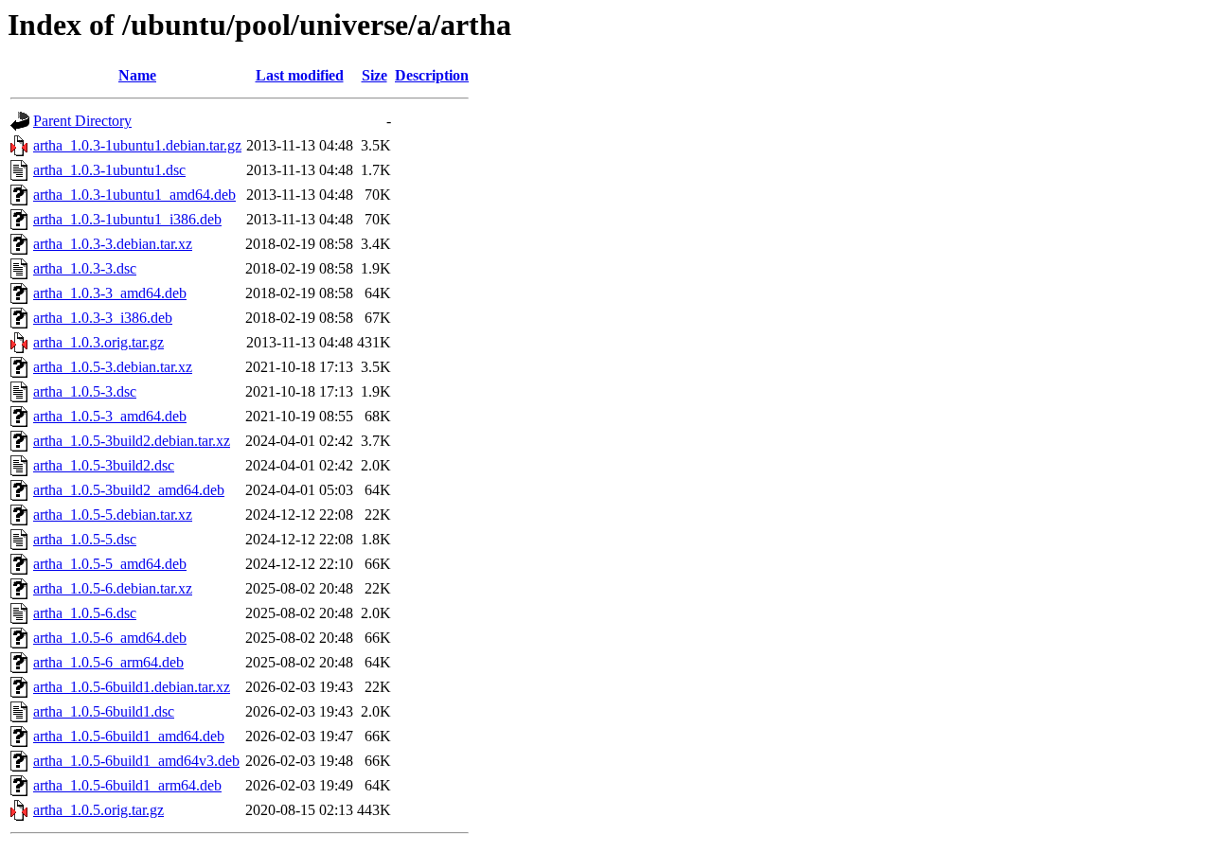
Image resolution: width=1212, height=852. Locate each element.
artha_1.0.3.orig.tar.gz (98, 342)
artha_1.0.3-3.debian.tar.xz (112, 244)
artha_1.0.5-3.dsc (84, 391)
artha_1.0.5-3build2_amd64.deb (128, 490)
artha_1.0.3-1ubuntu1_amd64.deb (134, 194)
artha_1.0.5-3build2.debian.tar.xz (131, 441)
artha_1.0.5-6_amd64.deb (110, 638)
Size (374, 75)
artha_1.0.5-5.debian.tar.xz (112, 514)
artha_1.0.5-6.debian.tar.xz (112, 588)
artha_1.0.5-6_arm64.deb (108, 662)
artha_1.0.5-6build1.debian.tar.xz (131, 687)
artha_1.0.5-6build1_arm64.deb (127, 785)
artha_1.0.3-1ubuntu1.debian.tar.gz (137, 145)
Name (137, 75)
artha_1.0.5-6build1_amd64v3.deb (136, 761)
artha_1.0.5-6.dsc (84, 613)
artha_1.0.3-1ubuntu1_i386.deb (127, 219)
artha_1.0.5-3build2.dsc (103, 465)
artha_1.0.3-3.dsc (84, 268)
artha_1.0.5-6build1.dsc (103, 711)
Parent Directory (82, 121)
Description (432, 75)
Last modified (300, 75)
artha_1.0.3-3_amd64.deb (110, 293)
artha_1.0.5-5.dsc (84, 539)
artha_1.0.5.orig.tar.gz (98, 810)
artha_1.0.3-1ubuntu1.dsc (109, 170)
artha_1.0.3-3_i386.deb (102, 318)
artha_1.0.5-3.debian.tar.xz (112, 367)
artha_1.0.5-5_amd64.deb (110, 564)
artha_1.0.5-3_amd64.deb (110, 416)
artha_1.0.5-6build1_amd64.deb (128, 736)
